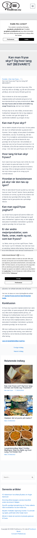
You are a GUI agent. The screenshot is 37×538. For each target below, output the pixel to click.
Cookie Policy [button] (7, 271)
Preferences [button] (14, 273)
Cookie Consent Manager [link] (8, 255)
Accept (18, 278)
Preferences (18, 282)
